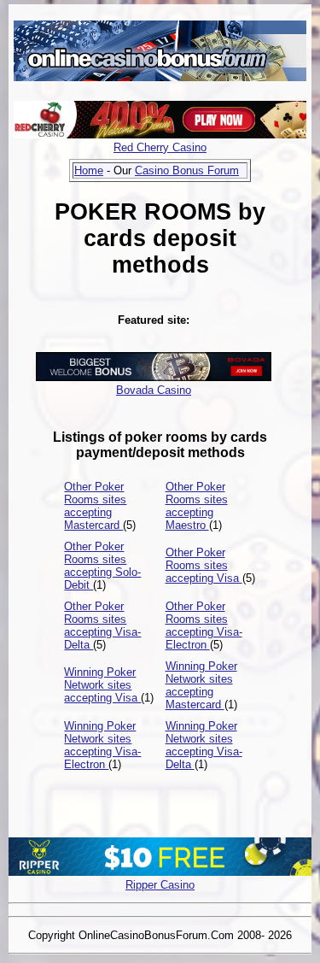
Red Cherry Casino (160, 147)
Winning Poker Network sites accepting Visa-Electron (102, 745)
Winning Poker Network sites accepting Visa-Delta (204, 745)
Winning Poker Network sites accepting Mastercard (201, 685)
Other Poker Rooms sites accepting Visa (204, 565)
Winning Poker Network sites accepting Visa (102, 685)
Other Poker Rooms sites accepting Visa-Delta (102, 625)
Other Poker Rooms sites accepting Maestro (197, 505)
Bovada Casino (153, 390)
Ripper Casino (160, 884)
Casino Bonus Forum (187, 170)
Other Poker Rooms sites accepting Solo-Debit (102, 565)
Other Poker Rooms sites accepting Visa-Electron (204, 625)
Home (88, 170)
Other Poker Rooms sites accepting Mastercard (95, 505)
